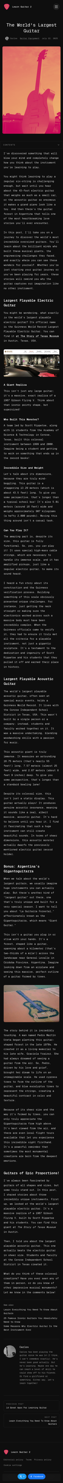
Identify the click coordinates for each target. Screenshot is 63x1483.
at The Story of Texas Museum (37, 336)
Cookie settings (13, 1465)
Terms (29, 1459)
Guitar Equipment (29, 38)
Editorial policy (13, 1459)
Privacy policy (42, 1459)
